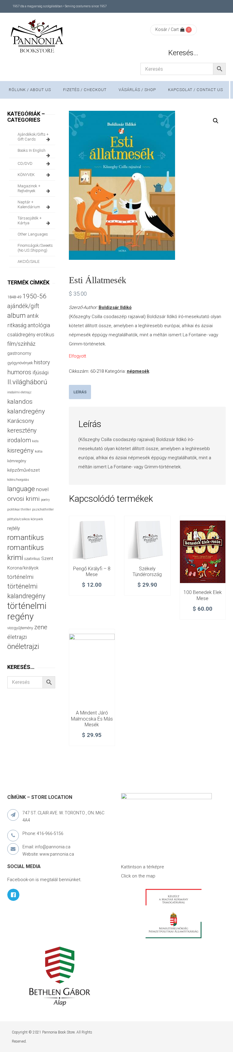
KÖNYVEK (26, 174)
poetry (45, 500)
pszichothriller (43, 509)
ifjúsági (40, 372)
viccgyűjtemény (20, 628)
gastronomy (19, 353)
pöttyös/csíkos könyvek (25, 519)
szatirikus (32, 559)
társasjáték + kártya (30, 220)
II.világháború (27, 382)
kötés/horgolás (18, 480)
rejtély (13, 528)
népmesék (138, 371)
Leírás (79, 392)
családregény (21, 335)
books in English (32, 150)
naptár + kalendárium (29, 204)
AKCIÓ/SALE (28, 261)
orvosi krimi (23, 498)
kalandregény (26, 411)
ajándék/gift (23, 306)
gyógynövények (20, 363)
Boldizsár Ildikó (115, 307)
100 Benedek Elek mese (203, 595)
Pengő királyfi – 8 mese (91, 572)
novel (42, 489)
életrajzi (17, 637)
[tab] (80, 392)
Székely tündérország (147, 572)
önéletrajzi (23, 646)
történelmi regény (26, 611)
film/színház (21, 344)
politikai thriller (19, 509)
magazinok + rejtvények (29, 188)
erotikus (45, 335)
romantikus (25, 537)
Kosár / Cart (167, 29)
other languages (33, 234)
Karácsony (20, 420)
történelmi (20, 577)
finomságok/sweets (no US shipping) (35, 248)
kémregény (16, 461)
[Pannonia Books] (37, 37)
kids (35, 441)
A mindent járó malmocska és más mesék (92, 719)
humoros (19, 372)
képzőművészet (23, 470)
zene (40, 627)
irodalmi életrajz (19, 392)
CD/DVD (25, 163)
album (16, 315)
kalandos (19, 401)
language (21, 489)
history (42, 362)
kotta (38, 451)
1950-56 (34, 296)
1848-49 (14, 297)
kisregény (20, 450)
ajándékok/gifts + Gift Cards (33, 136)
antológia (39, 325)
